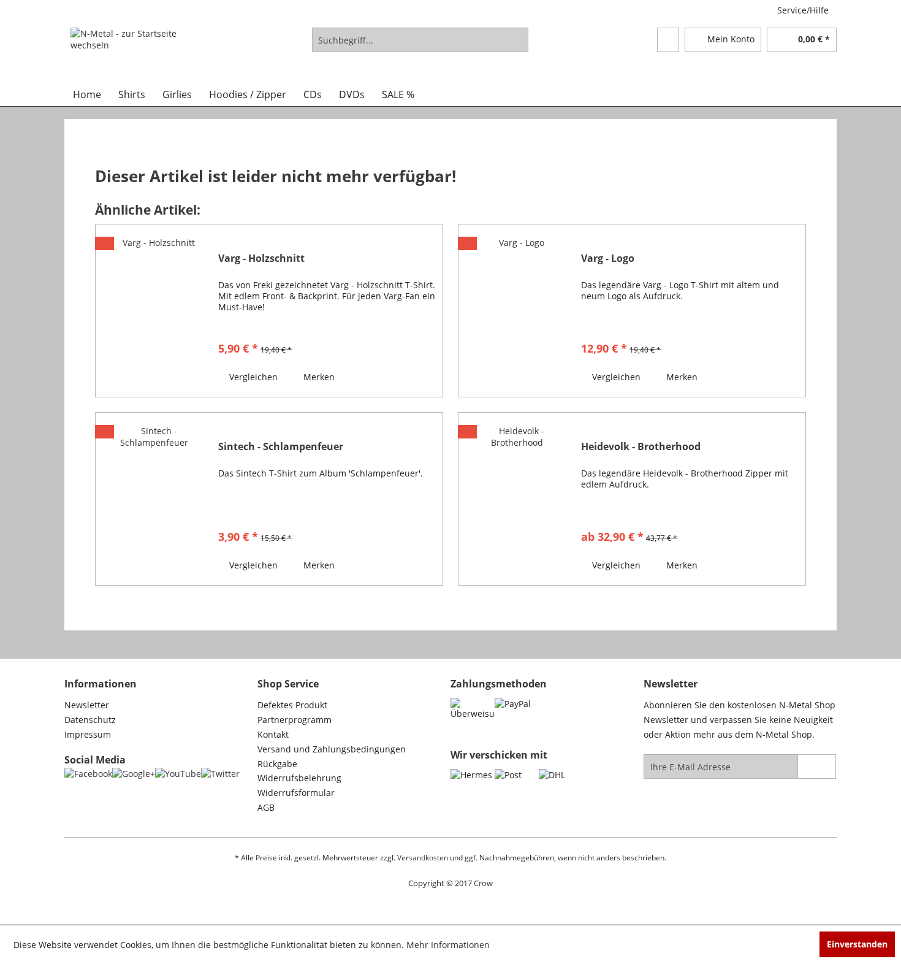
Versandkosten (422, 857)
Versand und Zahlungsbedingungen (331, 749)
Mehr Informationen (448, 945)
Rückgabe (277, 764)
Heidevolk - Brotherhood (641, 446)
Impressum (87, 734)
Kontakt (273, 734)
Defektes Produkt (292, 705)
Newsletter (86, 705)
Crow (483, 883)
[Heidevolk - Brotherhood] (517, 499)
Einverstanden (857, 944)
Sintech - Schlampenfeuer (280, 446)
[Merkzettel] (668, 40)
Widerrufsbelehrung (299, 778)
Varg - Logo (607, 258)
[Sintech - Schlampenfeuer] (154, 499)
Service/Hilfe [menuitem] (803, 10)
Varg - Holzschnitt (261, 258)
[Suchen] (517, 40)
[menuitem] (420, 40)
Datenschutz (90, 719)
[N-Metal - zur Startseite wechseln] (126, 52)
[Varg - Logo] (517, 310)
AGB (266, 807)
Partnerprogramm (294, 719)
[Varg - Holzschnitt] (154, 310)
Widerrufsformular (296, 792)
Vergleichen (252, 377)
